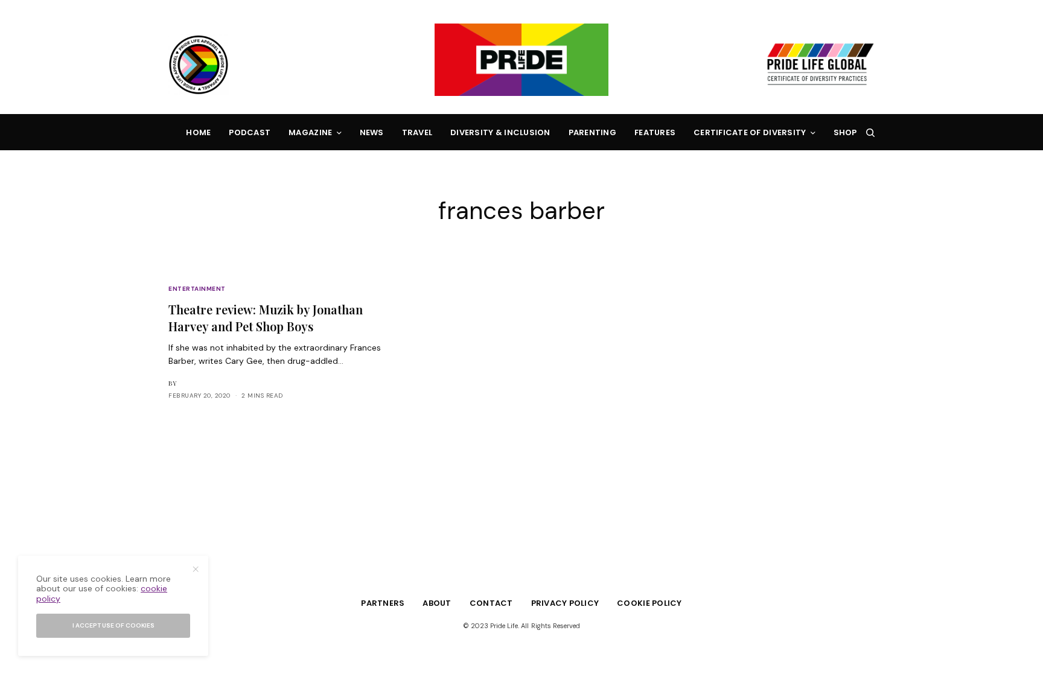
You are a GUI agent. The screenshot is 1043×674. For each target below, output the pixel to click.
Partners (382, 603)
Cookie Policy (649, 603)
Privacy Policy (565, 603)
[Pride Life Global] (521, 60)
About (437, 603)
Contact (491, 603)
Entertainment (197, 289)
